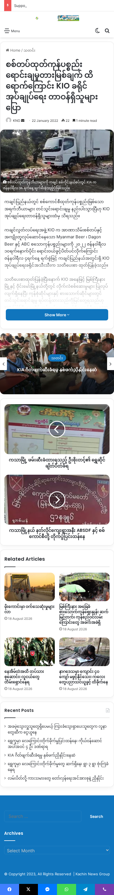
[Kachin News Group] (57, 18)
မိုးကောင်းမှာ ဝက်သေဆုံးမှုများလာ (29, 609)
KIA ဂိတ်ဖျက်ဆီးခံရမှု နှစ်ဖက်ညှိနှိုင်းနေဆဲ (57, 369)
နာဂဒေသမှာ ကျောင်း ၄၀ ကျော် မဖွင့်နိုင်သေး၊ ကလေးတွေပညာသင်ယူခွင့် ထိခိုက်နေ (83, 677)
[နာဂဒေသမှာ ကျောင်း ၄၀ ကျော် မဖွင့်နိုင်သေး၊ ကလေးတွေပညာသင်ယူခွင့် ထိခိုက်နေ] (84, 652)
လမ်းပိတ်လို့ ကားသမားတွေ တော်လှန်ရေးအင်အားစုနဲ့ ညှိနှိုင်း (56, 778)
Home (14, 50)
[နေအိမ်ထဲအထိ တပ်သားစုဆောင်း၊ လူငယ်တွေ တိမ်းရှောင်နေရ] (29, 652)
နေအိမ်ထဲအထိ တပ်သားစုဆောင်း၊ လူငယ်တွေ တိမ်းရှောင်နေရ (24, 677)
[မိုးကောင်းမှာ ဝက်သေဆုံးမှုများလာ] (29, 587)
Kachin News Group (93, 874)
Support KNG (25, 5)
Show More (56, 314)
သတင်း (29, 50)
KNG (16, 120)
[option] (57, 363)
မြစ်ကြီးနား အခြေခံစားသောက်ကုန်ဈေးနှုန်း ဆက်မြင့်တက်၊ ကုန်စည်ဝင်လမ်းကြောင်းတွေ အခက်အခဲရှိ (83, 614)
